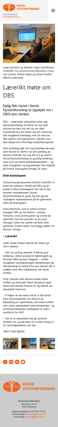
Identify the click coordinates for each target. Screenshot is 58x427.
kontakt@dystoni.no (11, 17)
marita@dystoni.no (35, 416)
